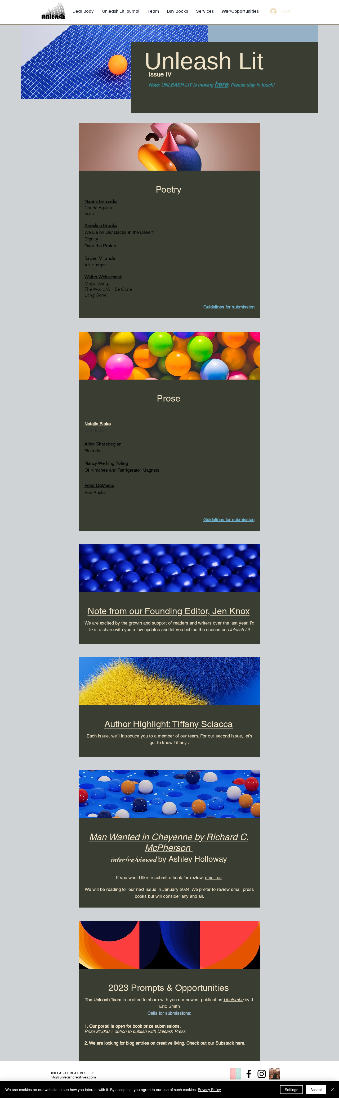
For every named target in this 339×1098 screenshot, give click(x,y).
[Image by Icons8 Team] (235, 1073)
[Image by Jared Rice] (274, 1073)
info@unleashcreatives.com (73, 1077)
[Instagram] (261, 1073)
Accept (316, 1089)
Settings (291, 1089)
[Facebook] (248, 1073)
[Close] (332, 1089)
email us (213, 877)
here (221, 84)
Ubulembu (233, 999)
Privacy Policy (209, 1089)
